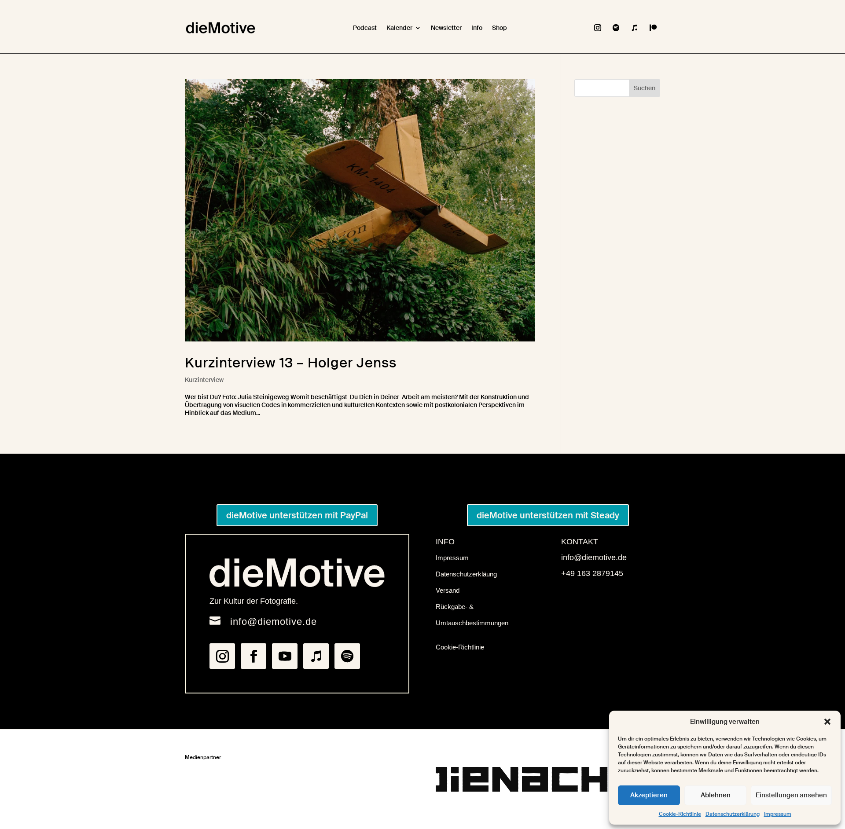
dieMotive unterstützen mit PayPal (297, 515)
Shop (499, 28)
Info (476, 28)
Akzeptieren (649, 795)
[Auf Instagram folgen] (598, 28)
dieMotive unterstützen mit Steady (548, 515)
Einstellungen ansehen (791, 795)
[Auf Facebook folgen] (253, 656)
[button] (827, 721)
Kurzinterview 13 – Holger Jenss (291, 363)
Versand (447, 590)
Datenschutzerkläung (466, 574)
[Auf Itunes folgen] (635, 28)
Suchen (644, 88)
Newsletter (446, 28)
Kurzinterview (204, 380)
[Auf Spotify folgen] (616, 28)
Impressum (777, 814)
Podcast (365, 28)
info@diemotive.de (273, 621)
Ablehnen (716, 795)
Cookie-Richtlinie (680, 814)
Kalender (399, 28)
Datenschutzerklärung (732, 814)
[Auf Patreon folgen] (653, 28)
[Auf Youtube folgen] (285, 656)
